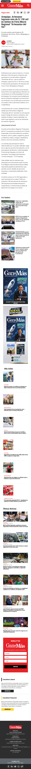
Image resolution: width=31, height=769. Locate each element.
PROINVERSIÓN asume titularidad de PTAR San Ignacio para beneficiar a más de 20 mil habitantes (22, 235)
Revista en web (16, 1)
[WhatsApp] (18, 766)
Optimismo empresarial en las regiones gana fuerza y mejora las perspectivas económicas (22, 250)
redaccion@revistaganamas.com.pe (15, 44)
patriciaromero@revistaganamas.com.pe (15, 739)
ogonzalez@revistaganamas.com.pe (15, 734)
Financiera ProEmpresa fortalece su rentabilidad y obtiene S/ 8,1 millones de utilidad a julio (15, 589)
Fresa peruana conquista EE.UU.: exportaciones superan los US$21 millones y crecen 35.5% (16, 500)
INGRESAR (7, 691)
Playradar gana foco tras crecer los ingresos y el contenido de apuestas (15, 631)
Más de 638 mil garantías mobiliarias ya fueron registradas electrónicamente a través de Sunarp (15, 526)
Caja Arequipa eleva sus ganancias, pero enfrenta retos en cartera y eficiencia (14, 410)
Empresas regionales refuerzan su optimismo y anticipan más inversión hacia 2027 (22, 204)
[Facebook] (8, 766)
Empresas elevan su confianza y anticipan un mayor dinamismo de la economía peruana (15, 387)
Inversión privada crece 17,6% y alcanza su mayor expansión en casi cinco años (15, 546)
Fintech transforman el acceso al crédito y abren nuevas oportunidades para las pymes (15, 432)
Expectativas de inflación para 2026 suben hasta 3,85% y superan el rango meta (16, 455)
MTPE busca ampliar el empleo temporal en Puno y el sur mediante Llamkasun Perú (22, 219)
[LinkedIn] (11, 766)
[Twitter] (15, 766)
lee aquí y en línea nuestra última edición (15, 302)
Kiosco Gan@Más (6, 1)
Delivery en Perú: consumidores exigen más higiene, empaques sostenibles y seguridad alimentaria (14, 568)
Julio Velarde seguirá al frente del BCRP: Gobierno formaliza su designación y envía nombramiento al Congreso (14, 610)
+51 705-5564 (15, 752)
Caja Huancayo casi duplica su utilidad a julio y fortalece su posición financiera (15, 478)
